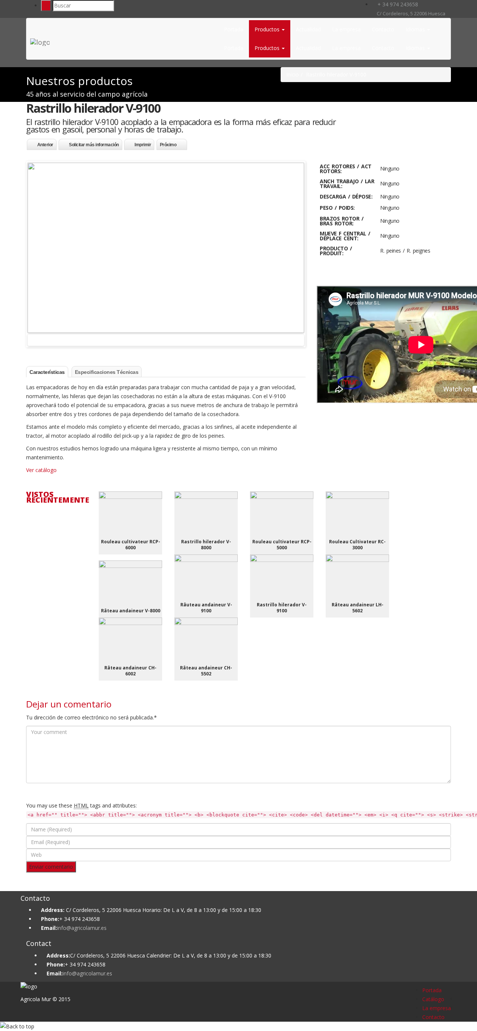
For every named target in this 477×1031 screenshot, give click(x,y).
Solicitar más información (94, 144)
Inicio (292, 74)
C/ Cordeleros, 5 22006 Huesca (410, 13)
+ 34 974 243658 (397, 4)
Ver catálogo (41, 470)
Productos (268, 29)
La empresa (346, 29)
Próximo (168, 144)
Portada (233, 29)
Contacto (383, 29)
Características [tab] (47, 372)
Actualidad (308, 29)
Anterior (45, 144)
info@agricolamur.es (82, 927)
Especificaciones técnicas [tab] (107, 372)
